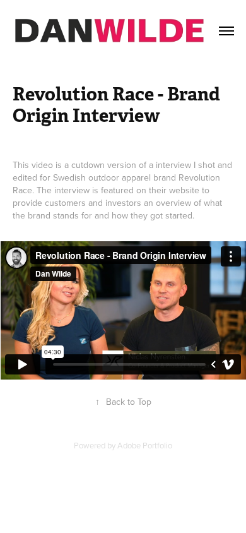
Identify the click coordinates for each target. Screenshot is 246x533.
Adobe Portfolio (144, 445)
